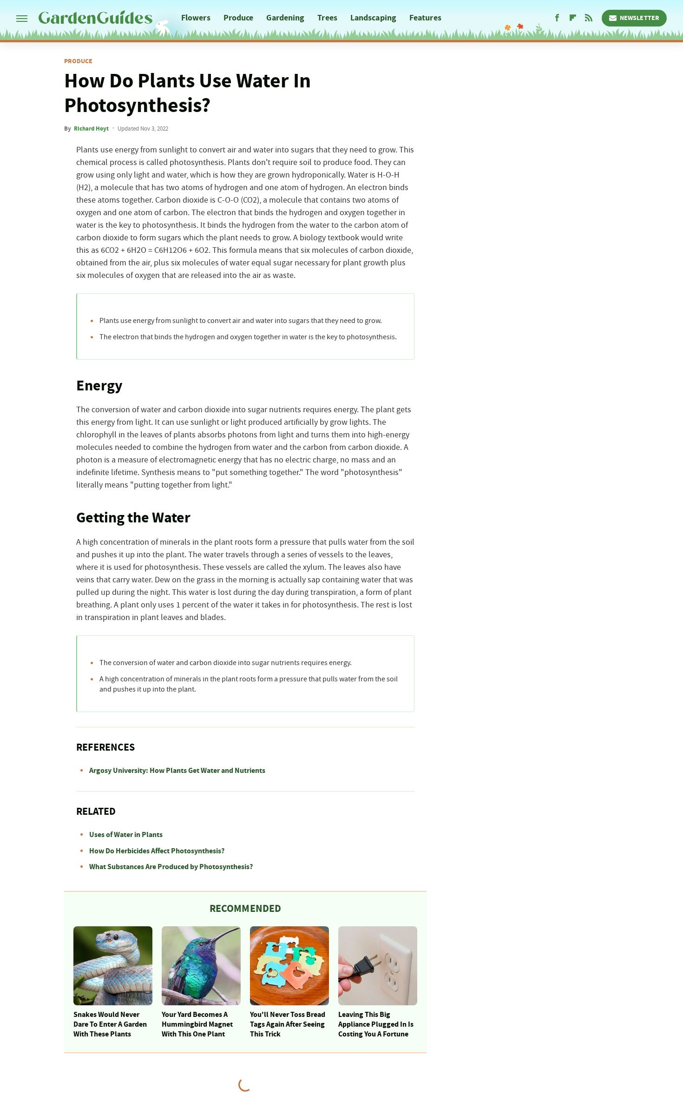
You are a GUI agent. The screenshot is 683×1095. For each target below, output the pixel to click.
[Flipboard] (572, 18)
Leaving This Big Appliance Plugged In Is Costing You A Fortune (376, 1024)
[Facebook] (557, 18)
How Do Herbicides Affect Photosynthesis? (156, 851)
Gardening (285, 18)
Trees (327, 18)
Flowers (195, 18)
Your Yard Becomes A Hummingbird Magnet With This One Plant (197, 1024)
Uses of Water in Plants (126, 834)
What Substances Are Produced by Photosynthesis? (171, 866)
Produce (238, 18)
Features (425, 18)
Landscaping (373, 18)
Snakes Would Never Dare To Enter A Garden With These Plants (110, 1024)
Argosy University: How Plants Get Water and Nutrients (177, 770)
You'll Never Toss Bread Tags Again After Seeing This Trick (287, 1024)
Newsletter (639, 18)
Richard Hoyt (91, 128)
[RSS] (588, 18)
